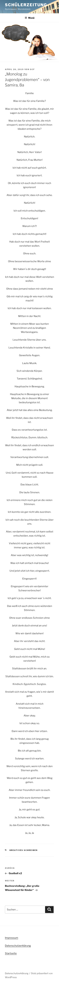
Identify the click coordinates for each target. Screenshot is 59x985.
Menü (31, 17)
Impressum (11, 937)
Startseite (11, 953)
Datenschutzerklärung (18, 945)
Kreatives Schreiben (24, 850)
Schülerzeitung (26, 4)
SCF (32, 69)
